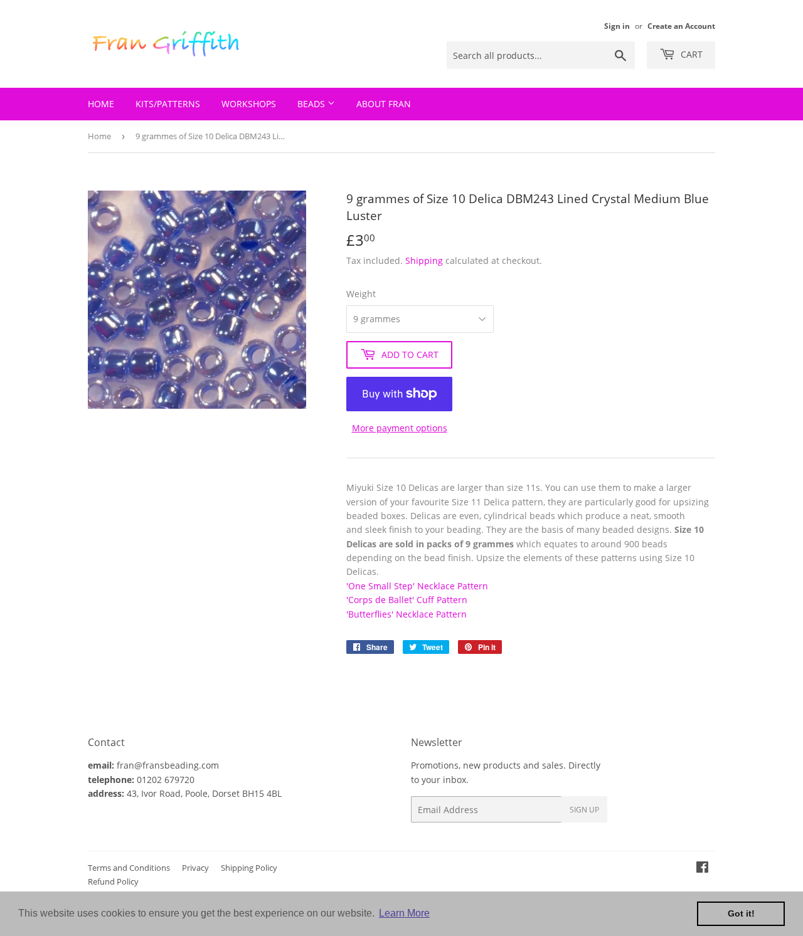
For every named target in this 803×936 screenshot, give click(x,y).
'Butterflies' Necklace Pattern (406, 614)
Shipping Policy (249, 867)
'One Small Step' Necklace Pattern (417, 586)
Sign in (617, 26)
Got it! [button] (741, 913)
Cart (690, 54)
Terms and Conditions (129, 867)
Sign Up (584, 809)
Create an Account (681, 26)
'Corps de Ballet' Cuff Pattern (406, 600)
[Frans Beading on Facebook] (702, 869)
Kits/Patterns (168, 104)
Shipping (424, 260)
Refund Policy (113, 881)
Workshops (248, 104)
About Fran (383, 104)
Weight (361, 294)
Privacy (195, 867)
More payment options (399, 428)
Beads (312, 104)
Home (101, 104)
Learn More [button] (404, 913)
